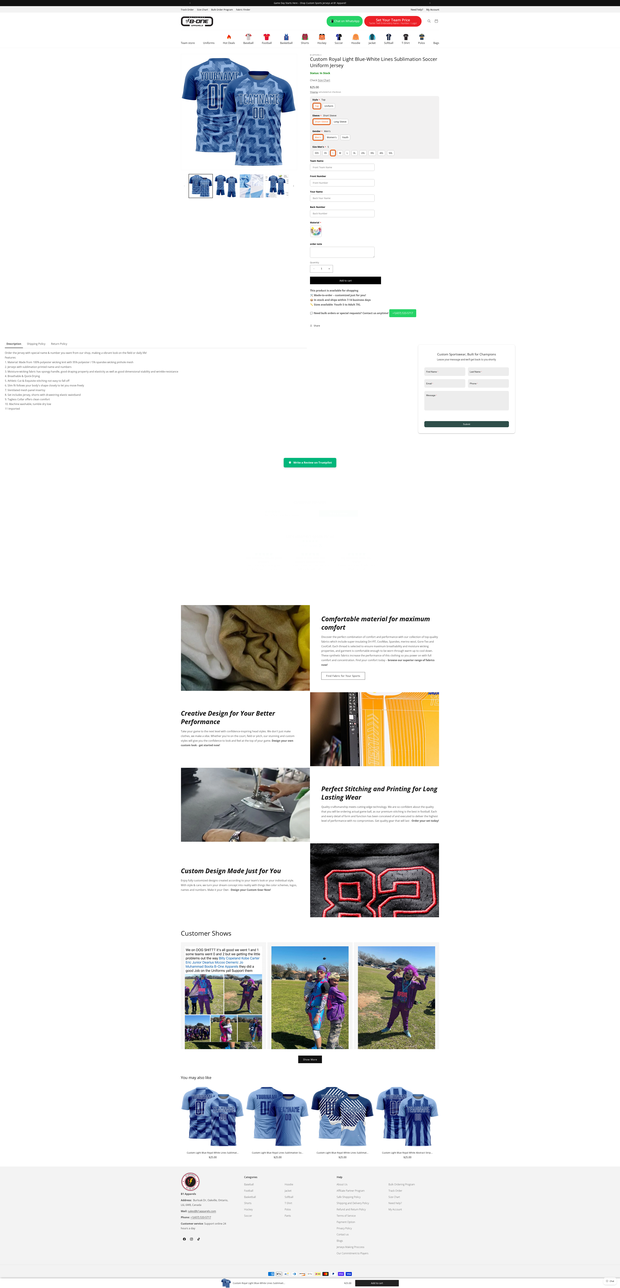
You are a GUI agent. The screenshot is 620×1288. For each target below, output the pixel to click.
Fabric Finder (243, 9)
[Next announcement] (430, 3)
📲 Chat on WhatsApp (344, 21)
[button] (188, 38)
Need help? (417, 9)
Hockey (248, 1209)
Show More (310, 1059)
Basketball (250, 1197)
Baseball (249, 1184)
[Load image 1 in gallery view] (201, 186)
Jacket (288, 1190)
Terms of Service (346, 1215)
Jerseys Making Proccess (350, 1247)
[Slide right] (293, 185)
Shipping (314, 91)
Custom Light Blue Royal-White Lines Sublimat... (213, 1152)
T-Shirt (288, 1203)
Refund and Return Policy (351, 1209)
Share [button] (317, 325)
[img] (310, 541)
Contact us (343, 1234)
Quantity (314, 262)
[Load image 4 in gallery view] (277, 186)
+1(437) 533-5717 (403, 313)
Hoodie (289, 1184)
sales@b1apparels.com (202, 1211)
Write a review (338, 513)
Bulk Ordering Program (401, 1184)
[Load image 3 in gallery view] (252, 186)
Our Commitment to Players (352, 1253)
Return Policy (59, 344)
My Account (432, 9)
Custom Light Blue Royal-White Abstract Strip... (407, 1152)
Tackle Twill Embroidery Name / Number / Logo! (393, 22)
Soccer (248, 1215)
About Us (342, 1184)
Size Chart (202, 9)
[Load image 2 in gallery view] (226, 186)
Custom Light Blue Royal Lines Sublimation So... (277, 1152)
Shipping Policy (36, 344)
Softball (289, 1197)
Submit (466, 424)
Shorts (247, 1203)
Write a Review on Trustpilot (312, 462)
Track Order (187, 9)
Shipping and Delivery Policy (353, 1203)
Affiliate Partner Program (351, 1190)
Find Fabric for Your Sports (343, 675)
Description (13, 344)
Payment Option (346, 1222)
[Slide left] (184, 185)
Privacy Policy (344, 1228)
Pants (288, 1215)
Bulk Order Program (222, 9)
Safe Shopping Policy (349, 1197)
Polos (288, 1209)
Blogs (340, 1240)
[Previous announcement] (190, 3)
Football (248, 1190)
